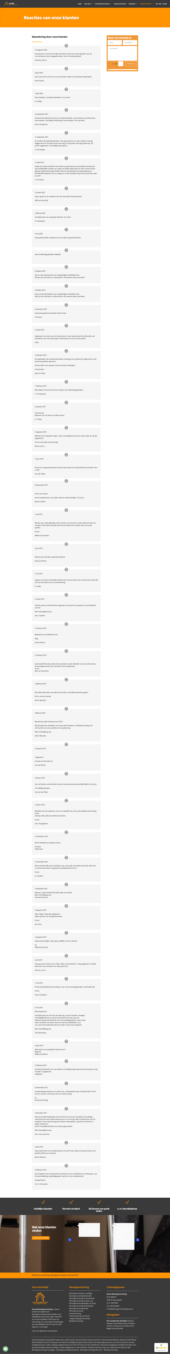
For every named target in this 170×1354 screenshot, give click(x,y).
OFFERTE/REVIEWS (145, 4)
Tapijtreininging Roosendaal (79, 1318)
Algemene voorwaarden (48, 1331)
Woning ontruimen (76, 1311)
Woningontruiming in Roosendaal (81, 1298)
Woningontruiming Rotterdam (80, 1296)
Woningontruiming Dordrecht (67, 1350)
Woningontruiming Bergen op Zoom (82, 1303)
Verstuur (131, 63)
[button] (137, 1239)
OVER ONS (87, 4)
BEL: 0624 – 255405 (161, 4)
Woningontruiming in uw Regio (80, 1293)
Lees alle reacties (40, 1238)
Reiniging (132, 4)
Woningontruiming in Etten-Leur (81, 1301)
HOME (80, 4)
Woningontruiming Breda (78, 1308)
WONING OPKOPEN (120, 4)
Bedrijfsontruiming (76, 1321)
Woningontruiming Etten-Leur (91, 1350)
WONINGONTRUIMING (102, 4)
